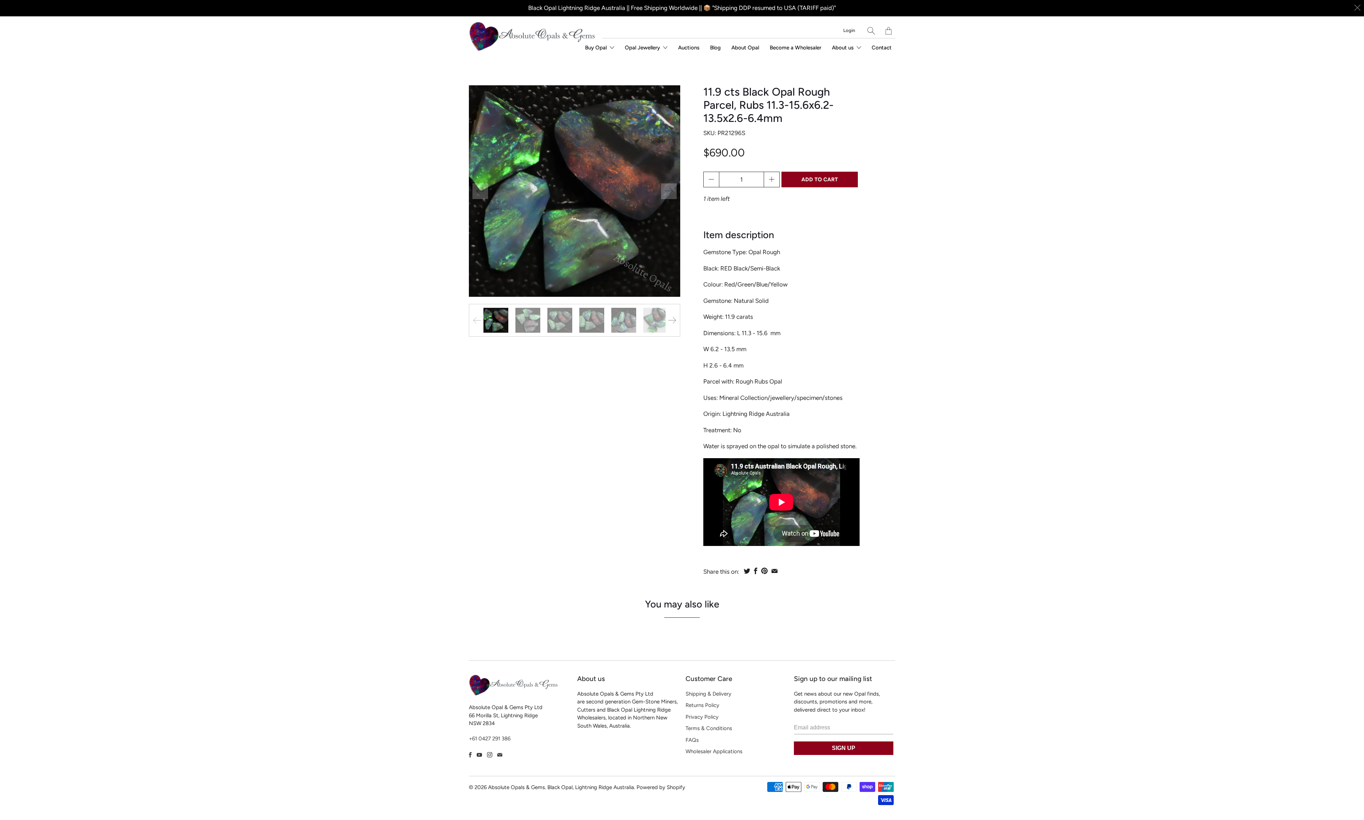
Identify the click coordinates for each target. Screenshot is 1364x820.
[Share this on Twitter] (747, 571)
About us (843, 47)
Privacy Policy (702, 717)
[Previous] (480, 191)
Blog (715, 47)
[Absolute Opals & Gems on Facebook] (470, 754)
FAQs (692, 740)
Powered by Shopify (661, 787)
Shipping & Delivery (708, 694)
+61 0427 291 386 (489, 738)
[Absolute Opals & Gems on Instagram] (489, 754)
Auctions (688, 47)
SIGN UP (843, 748)
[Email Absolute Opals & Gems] (499, 754)
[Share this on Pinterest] (764, 571)
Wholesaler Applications (714, 751)
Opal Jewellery (643, 47)
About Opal (745, 47)
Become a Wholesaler (795, 47)
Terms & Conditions (709, 728)
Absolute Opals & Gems (516, 787)
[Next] (669, 191)
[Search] (871, 30)
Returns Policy (702, 705)
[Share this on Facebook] (755, 571)
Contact (882, 47)
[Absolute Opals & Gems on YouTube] (479, 754)
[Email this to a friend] (774, 571)
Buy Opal (596, 47)
